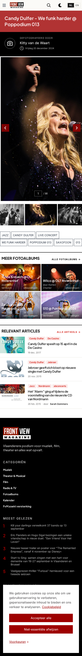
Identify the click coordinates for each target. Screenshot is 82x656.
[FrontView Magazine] (17, 433)
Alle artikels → (68, 332)
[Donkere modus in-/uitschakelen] (60, 5)
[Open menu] (4, 5)
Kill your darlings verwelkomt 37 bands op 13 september (39, 527)
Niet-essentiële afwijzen (41, 629)
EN (77, 5)
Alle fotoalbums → (66, 259)
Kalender (8, 500)
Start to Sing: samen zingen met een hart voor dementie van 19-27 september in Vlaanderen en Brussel (41, 561)
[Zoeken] (49, 5)
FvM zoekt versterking (17, 506)
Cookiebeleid (51, 607)
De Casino (53, 338)
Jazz (32, 386)
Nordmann (44, 386)
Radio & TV (9, 488)
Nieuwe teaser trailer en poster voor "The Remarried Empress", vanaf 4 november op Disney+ (43, 549)
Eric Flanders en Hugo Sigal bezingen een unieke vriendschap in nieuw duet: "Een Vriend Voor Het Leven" (41, 538)
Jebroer (52, 362)
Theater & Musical (14, 475)
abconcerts (60, 386)
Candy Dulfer (36, 338)
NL (70, 5)
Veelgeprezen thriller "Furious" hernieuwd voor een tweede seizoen (42, 572)
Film (5, 482)
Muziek (7, 469)
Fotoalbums (10, 494)
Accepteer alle (41, 618)
